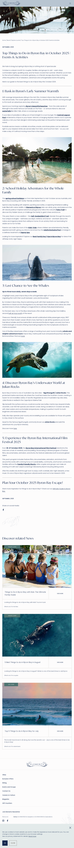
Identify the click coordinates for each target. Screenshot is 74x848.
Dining (4, 783)
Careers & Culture (8, 795)
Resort (9, 40)
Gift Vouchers (7, 803)
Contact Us (6, 791)
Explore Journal (16, 40)
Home (4, 40)
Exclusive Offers (7, 779)
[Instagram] (3, 821)
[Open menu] (70, 3)
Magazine (5, 799)
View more (60, 593)
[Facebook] (7, 821)
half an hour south (15, 313)
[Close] (70, 827)
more (23, 336)
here (15, 428)
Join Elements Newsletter (11, 812)
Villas (4, 775)
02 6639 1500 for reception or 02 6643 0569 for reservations (35, 817)
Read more (32, 836)
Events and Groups (9, 787)
